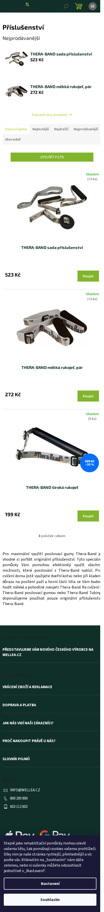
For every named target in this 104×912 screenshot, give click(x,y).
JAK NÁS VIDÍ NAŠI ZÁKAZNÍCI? (28, 723)
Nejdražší (61, 129)
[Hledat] (66, 6)
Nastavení (50, 883)
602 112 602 (19, 806)
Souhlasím (50, 899)
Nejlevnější (41, 129)
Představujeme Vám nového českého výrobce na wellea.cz (48, 652)
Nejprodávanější (86, 129)
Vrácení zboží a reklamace (27, 687)
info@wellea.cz (25, 790)
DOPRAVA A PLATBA (19, 705)
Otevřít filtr (52, 157)
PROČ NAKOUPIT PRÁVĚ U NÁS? (29, 741)
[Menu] (93, 6)
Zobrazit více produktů (49, 114)
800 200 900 (19, 798)
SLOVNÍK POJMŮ (16, 759)
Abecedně (13, 139)
